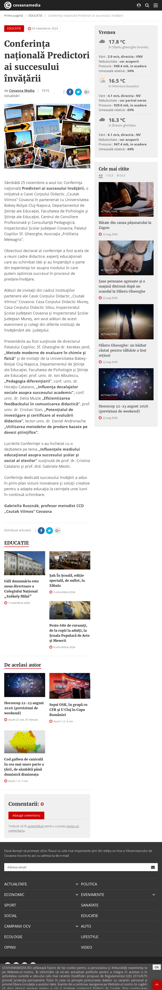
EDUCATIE (35, 15)
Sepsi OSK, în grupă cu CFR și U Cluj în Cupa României (68, 710)
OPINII (10, 947)
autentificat (36, 826)
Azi (101, 175)
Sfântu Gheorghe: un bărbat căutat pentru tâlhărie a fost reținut (122, 350)
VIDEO (86, 947)
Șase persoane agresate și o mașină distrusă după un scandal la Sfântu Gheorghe (122, 286)
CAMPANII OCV (17, 926)
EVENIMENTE (92, 894)
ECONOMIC (14, 894)
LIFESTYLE (89, 936)
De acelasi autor (22, 665)
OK (157, 967)
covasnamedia (26, 5)
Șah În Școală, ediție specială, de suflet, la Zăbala (67, 580)
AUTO (86, 926)
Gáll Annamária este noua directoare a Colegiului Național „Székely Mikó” (21, 588)
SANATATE (90, 905)
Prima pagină (13, 15)
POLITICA (89, 884)
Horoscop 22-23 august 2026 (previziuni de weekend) (24, 708)
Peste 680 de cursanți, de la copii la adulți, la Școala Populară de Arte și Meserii (69, 633)
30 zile (120, 175)
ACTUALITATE (109, 211)
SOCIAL (10, 915)
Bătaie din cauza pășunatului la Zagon (125, 225)
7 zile (109, 175)
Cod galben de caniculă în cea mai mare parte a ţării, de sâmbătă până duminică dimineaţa (24, 766)
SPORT (10, 905)
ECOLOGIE (13, 936)
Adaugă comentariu (26, 815)
